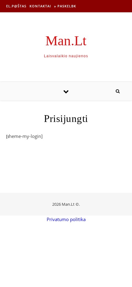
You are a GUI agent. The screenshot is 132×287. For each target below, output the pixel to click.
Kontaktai (40, 6)
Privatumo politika (66, 219)
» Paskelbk (65, 6)
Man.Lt (66, 41)
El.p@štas (16, 6)
